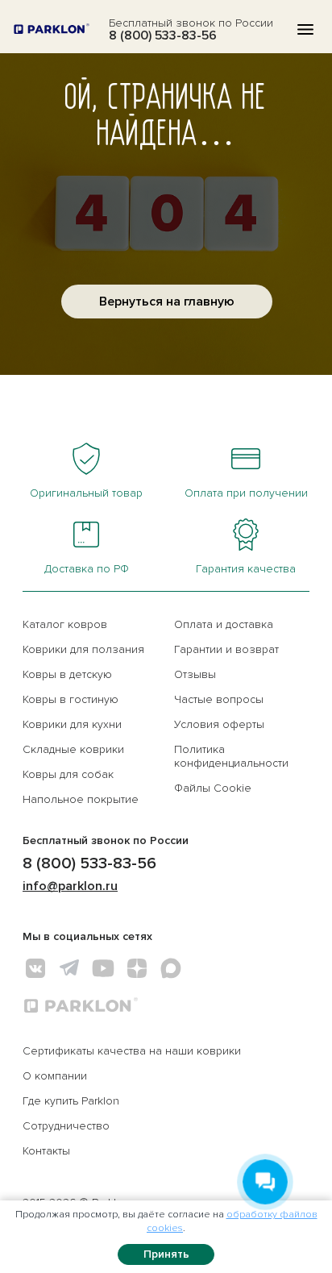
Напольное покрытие (81, 799)
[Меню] (305, 29)
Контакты (46, 1151)
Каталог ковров (65, 624)
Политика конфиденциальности (231, 756)
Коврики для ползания (83, 649)
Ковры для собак (68, 774)
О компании (55, 1076)
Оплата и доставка (223, 624)
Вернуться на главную (166, 301)
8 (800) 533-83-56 (163, 35)
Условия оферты (219, 724)
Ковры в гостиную (70, 699)
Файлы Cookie (212, 788)
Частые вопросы (219, 699)
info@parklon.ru (70, 886)
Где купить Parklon (71, 1101)
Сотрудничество (66, 1126)
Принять (166, 1254)
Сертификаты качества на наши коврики (132, 1051)
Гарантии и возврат (226, 649)
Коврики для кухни (72, 724)
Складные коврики (73, 749)
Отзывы (195, 674)
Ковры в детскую (67, 674)
